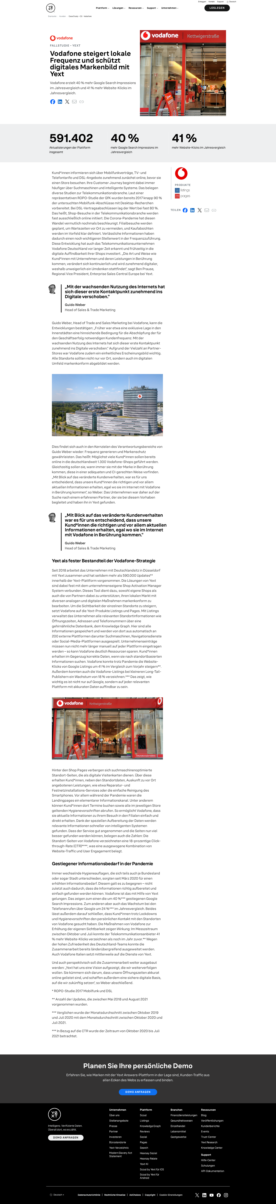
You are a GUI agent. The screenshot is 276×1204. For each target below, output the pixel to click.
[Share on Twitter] (67, 101)
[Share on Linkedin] (60, 101)
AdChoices (135, 1194)
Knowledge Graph (150, 1126)
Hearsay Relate (148, 1158)
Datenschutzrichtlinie (89, 1194)
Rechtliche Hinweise (114, 1194)
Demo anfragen (138, 1092)
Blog (203, 1115)
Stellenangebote (118, 1120)
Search (144, 1147)
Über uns (114, 1115)
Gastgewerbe (178, 1137)
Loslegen (217, 8)
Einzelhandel (178, 1126)
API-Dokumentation (212, 1171)
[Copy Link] (81, 101)
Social (143, 1137)
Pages (143, 1142)
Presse (113, 1126)
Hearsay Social (148, 1153)
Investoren (115, 1137)
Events (205, 1131)
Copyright (150, 1194)
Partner (113, 1131)
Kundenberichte (210, 1126)
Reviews (145, 1131)
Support (220, 2)
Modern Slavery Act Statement (120, 1154)
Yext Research (209, 1142)
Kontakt (212, 2)
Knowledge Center (211, 1147)
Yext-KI (144, 1164)
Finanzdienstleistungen (184, 1115)
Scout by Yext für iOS (152, 1169)
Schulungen (208, 1165)
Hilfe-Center (208, 1160)
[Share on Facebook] (53, 101)
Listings (144, 1120)
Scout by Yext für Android (149, 1176)
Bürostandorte (117, 1142)
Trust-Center (208, 1137)
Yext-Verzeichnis (118, 1147)
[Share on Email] (74, 101)
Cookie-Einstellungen (170, 1194)
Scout (143, 1115)
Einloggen (202, 2)
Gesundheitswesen (182, 1120)
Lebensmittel (178, 1131)
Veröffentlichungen (212, 1120)
